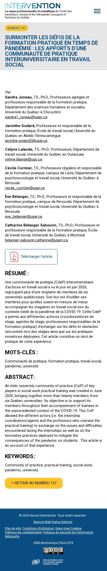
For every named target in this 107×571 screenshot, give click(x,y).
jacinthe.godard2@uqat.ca (26, 140)
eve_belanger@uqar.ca (23, 216)
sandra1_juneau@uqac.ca (26, 117)
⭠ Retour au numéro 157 (33, 483)
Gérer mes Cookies (68, 528)
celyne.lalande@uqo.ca (23, 159)
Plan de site (13, 528)
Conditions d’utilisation (38, 528)
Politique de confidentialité (23, 532)
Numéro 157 (16, 28)
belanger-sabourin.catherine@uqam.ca (36, 240)
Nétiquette (12, 536)
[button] (97, 11)
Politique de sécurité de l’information (68, 532)
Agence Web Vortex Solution (52, 522)
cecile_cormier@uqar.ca (25, 188)
